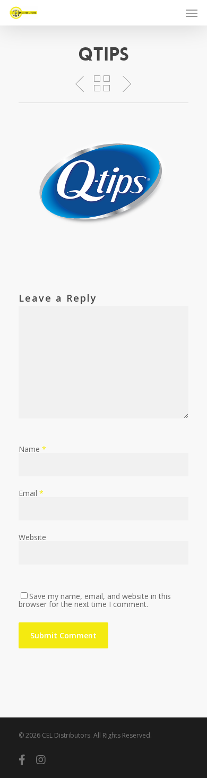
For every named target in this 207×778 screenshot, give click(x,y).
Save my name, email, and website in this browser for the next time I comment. (95, 600)
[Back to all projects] (102, 84)
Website (32, 537)
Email (31, 493)
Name (32, 449)
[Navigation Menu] (191, 12)
